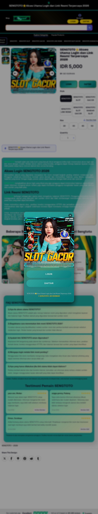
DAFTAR (49, 283)
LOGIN (49, 274)
